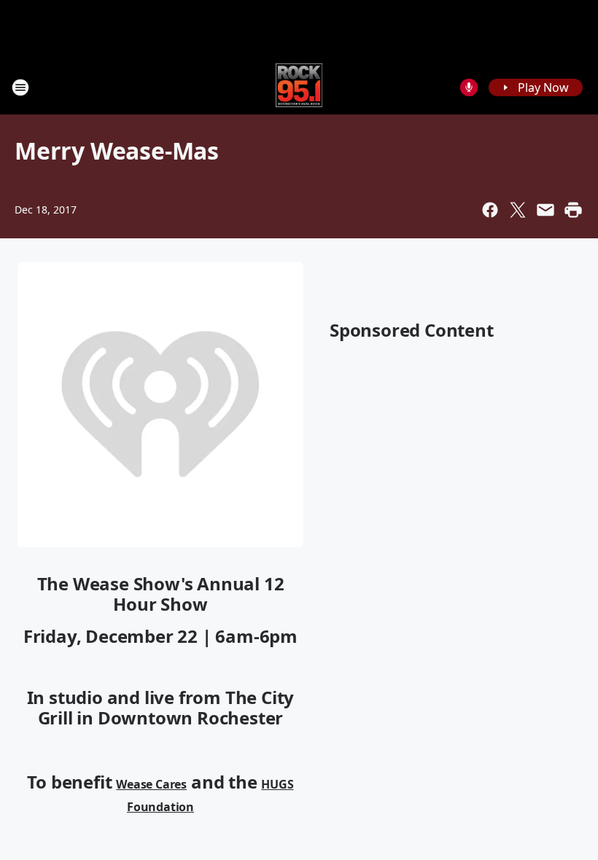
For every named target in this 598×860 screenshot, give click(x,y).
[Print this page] (573, 210)
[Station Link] (299, 87)
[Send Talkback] (469, 87)
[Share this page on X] (518, 210)
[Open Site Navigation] (20, 87)
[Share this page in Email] (545, 210)
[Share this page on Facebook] (490, 210)
